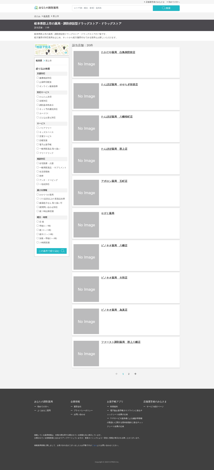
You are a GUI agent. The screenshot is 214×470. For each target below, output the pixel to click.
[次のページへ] (135, 374)
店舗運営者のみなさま (155, 2)
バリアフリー (45, 128)
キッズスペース (46, 132)
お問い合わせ (79, 415)
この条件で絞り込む (49, 251)
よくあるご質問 (44, 411)
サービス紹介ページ (155, 407)
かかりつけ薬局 (46, 195)
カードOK (43, 113)
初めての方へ (174, 2)
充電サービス (45, 136)
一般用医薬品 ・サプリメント (52, 168)
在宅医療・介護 (46, 163)
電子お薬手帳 (45, 145)
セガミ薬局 (107, 213)
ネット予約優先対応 (48, 109)
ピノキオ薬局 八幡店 (114, 245)
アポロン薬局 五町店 (114, 181)
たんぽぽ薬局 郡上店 (114, 149)
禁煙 (41, 176)
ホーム (37, 16)
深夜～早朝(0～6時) (48, 238)
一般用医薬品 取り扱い (49, 149)
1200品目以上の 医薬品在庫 (52, 199)
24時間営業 (44, 243)
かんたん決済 (45, 97)
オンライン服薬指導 (48, 86)
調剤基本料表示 (46, 105)
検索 (168, 8)
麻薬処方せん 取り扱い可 (50, 203)
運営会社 (77, 407)
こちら (94, 445)
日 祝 (41, 222)
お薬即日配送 (45, 82)
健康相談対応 (45, 78)
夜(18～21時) (45, 230)
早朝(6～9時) (45, 226)
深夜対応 (43, 101)
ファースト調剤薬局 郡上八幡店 (120, 342)
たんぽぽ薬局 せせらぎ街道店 (119, 84)
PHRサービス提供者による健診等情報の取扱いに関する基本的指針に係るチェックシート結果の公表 (125, 422)
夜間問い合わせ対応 (48, 207)
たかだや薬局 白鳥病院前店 (118, 52)
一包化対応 (44, 184)
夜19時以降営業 (46, 211)
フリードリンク (46, 153)
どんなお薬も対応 (47, 118)
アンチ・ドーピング (48, 180)
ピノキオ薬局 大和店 (114, 278)
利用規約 (114, 407)
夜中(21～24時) (46, 234)
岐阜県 (47, 16)
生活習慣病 (44, 172)
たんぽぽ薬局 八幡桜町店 (117, 117)
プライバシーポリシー (83, 411)
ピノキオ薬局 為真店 (114, 310)
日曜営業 (43, 141)
